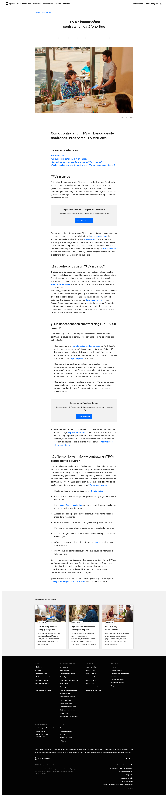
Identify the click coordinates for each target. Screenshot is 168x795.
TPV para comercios (97, 485)
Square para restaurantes (69, 680)
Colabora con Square (67, 728)
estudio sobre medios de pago (86, 346)
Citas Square (64, 677)
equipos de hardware (60, 284)
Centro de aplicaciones (68, 706)
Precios (113, 667)
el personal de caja (76, 432)
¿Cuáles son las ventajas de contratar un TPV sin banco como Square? (83, 165)
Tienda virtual (64, 670)
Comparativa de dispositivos (95, 687)
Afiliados (63, 741)
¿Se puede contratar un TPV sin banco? (69, 159)
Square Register (91, 680)
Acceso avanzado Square (68, 690)
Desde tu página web (42, 683)
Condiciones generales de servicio (121, 768)
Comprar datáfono (84, 220)
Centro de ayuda (116, 670)
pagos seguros (76, 358)
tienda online (97, 491)
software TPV (90, 239)
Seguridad (129, 775)
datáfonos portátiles (95, 300)
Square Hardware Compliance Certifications (118, 784)
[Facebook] (129, 758)
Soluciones (38, 667)
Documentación (40, 731)
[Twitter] (127, 758)
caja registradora (99, 236)
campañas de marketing (71, 505)
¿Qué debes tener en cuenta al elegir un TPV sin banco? (76, 162)
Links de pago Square (67, 673)
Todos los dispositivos (93, 690)
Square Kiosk (89, 683)
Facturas (38, 687)
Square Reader (90, 670)
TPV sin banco (57, 156)
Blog (112, 686)
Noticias (63, 734)
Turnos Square (65, 693)
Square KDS (64, 683)
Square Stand (90, 677)
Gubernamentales (127, 778)
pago (96, 542)
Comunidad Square (117, 679)
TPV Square (64, 667)
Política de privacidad (126, 771)
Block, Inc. (130, 788)
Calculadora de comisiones (44, 677)
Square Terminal (91, 673)
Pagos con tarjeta (41, 673)
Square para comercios (68, 687)
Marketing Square (66, 700)
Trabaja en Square (66, 738)
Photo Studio (64, 713)
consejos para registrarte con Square (68, 581)
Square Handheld (91, 667)
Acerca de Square (66, 731)
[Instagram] (132, 758)
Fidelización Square (66, 703)
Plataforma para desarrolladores (46, 728)
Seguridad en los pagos (43, 690)
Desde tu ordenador (41, 680)
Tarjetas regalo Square (68, 710)
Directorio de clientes (67, 697)
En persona (38, 670)
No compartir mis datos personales (121, 765)
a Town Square (43, 12)
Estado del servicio (117, 682)
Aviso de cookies (127, 781)
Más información (84, 417)
